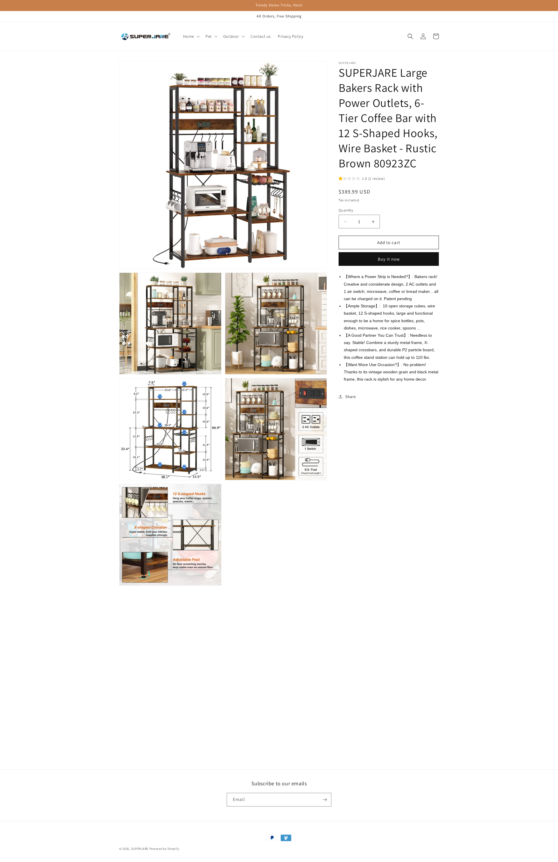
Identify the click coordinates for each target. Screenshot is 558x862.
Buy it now (389, 259)
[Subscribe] (324, 800)
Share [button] (350, 396)
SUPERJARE (140, 849)
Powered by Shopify (164, 849)
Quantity (346, 210)
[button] (191, 36)
